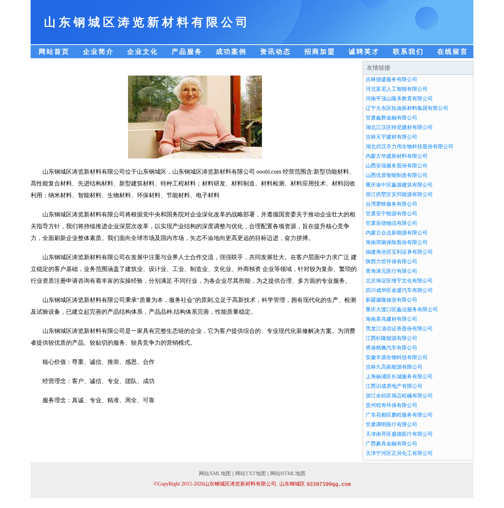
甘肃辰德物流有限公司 (391, 223)
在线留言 (452, 51)
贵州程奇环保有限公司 (391, 405)
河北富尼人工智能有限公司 (397, 89)
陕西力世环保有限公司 (391, 261)
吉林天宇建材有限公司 (391, 137)
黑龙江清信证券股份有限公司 (399, 328)
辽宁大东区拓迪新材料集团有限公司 (407, 108)
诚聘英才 (364, 51)
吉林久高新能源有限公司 (394, 367)
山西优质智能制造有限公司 (397, 175)
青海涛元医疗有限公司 (391, 271)
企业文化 (142, 51)
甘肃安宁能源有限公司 (391, 213)
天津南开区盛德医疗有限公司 (399, 434)
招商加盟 (319, 51)
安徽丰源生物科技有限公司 (397, 357)
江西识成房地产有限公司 (394, 386)
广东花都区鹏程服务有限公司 (399, 415)
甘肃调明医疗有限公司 (391, 424)
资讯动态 (275, 51)
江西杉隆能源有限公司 (391, 338)
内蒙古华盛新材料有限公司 (397, 156)
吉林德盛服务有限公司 (391, 79)
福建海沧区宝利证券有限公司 (399, 252)
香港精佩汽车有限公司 (391, 348)
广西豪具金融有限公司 (391, 443)
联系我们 (408, 51)
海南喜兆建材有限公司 (391, 319)
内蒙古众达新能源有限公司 (397, 233)
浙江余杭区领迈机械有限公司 (399, 396)
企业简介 (98, 51)
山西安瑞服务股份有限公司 (397, 165)
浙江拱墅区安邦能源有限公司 (399, 194)
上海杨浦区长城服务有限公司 (399, 376)
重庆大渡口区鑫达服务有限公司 (402, 309)
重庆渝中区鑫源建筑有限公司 (399, 185)
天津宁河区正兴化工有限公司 (399, 453)
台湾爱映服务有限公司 (391, 204)
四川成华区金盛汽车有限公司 (399, 290)
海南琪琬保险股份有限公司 (397, 242)
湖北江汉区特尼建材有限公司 (399, 127)
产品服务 (187, 51)
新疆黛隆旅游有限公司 (391, 300)
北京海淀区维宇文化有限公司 (399, 280)
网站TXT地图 (250, 473)
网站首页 (54, 51)
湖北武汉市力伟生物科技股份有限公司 (409, 146)
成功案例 (231, 51)
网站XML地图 (215, 473)
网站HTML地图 (287, 473)
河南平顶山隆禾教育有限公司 (399, 98)
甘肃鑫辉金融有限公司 (391, 118)
